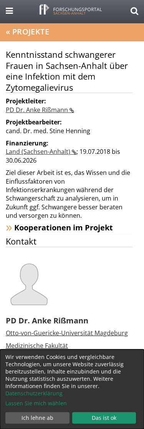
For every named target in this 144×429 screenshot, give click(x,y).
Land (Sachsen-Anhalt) (39, 151)
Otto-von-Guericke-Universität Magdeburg (67, 333)
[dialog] (72, 389)
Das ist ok (104, 417)
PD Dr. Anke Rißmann (38, 110)
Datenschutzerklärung (34, 393)
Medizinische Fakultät (37, 345)
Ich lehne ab (37, 417)
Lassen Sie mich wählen (36, 403)
